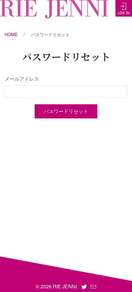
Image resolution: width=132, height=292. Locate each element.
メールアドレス (22, 78)
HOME (11, 34)
